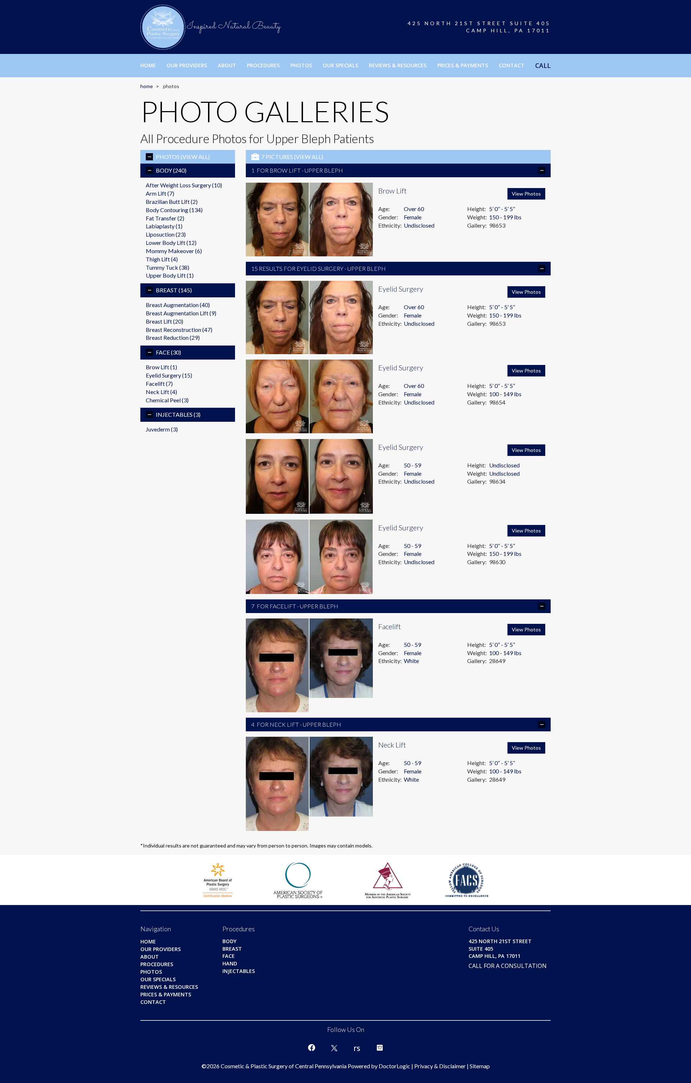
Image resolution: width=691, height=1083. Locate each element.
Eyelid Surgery (169, 375)
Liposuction (166, 234)
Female (412, 217)
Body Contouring (174, 209)
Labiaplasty (164, 226)
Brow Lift (161, 367)
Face (168, 352)
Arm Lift (160, 193)
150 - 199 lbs (505, 217)
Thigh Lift (162, 259)
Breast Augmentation (178, 304)
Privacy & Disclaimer (440, 1066)
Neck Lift (161, 391)
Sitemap (480, 1066)
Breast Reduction (173, 337)
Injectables (178, 414)
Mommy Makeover (174, 250)
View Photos (526, 194)
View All (195, 156)
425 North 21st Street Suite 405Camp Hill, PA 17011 (479, 26)
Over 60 (414, 208)
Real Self (357, 1047)
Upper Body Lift (170, 275)
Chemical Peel (167, 400)
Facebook (311, 1047)
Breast (174, 290)
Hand (229, 963)
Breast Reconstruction (179, 329)
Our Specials (340, 65)
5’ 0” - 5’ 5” (502, 208)
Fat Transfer (165, 218)
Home (148, 65)
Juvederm (162, 429)
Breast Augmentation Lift (181, 313)
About (227, 65)
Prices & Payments (462, 65)
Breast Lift (164, 321)
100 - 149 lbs (505, 393)
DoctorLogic (394, 1066)
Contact (511, 65)
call (543, 65)
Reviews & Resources (397, 65)
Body (171, 170)
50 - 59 (412, 465)
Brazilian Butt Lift (172, 201)
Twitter (334, 1047)
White (411, 660)
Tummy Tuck (167, 267)
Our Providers (187, 65)
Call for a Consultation (508, 966)
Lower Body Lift (171, 242)
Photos (301, 65)
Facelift (159, 383)
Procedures (263, 65)
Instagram (379, 1047)
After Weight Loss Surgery (184, 185)
